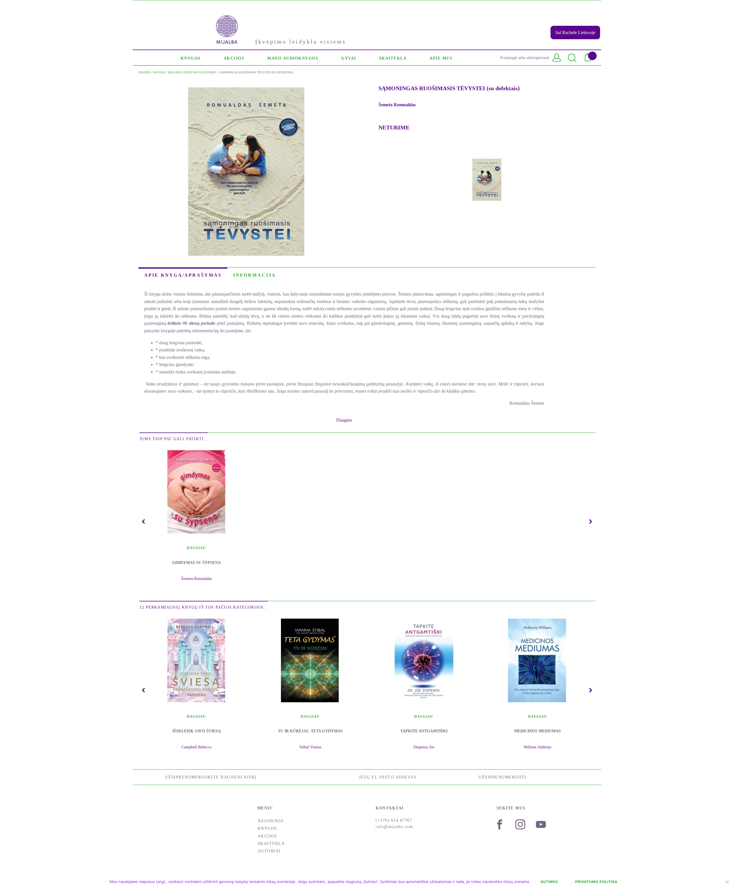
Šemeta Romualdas (397, 104)
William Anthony (537, 747)
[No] (727, 882)
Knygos (159, 72)
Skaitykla (271, 843)
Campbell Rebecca (196, 747)
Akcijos (267, 836)
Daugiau (196, 548)
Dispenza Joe (423, 747)
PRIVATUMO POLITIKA (596, 882)
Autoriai (269, 851)
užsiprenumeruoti (502, 777)
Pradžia (144, 72)
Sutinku (549, 882)
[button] (190, 57)
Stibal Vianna (310, 747)
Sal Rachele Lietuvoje (575, 32)
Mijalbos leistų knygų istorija (192, 72)
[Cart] (590, 58)
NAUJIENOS (271, 821)
